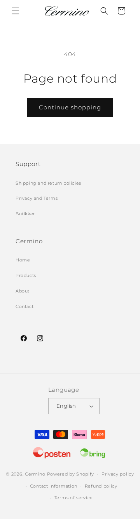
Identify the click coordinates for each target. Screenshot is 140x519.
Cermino (35, 474)
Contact (24, 306)
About (23, 291)
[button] (15, 10)
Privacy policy (118, 474)
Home (23, 260)
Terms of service (73, 497)
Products (26, 275)
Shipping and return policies (48, 183)
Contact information (53, 486)
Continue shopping (70, 107)
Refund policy (101, 486)
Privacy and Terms (37, 198)
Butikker (25, 213)
